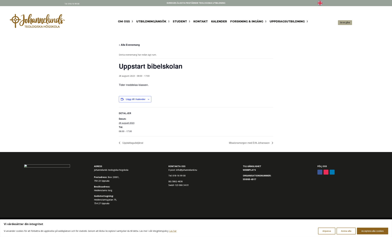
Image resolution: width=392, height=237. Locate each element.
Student (180, 21)
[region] (196, 228)
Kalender (219, 21)
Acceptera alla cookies (372, 230)
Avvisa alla (346, 230)
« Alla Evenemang (129, 44)
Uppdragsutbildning (287, 21)
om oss (124, 21)
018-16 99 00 (73, 3)
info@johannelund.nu (186, 169)
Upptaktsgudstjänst (132, 143)
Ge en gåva (345, 22)
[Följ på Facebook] (319, 172)
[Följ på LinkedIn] (332, 172)
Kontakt (200, 21)
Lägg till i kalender (135, 99)
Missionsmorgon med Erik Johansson (249, 143)
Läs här (173, 230)
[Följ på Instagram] (326, 172)
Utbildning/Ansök (151, 21)
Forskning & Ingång (246, 21)
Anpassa (326, 230)
